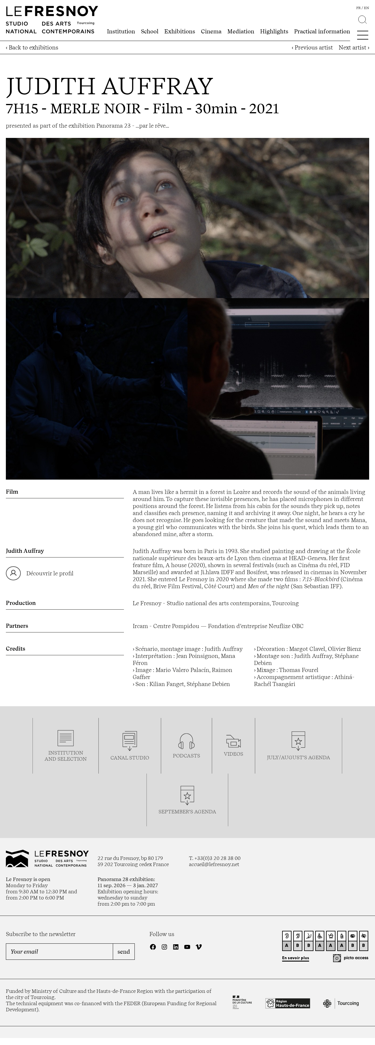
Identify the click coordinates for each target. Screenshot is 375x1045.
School (149, 31)
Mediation (240, 31)
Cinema (211, 31)
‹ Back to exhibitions (32, 47)
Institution (121, 31)
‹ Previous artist (312, 47)
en (366, 8)
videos (233, 754)
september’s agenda (187, 811)
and (51, 759)
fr (358, 8)
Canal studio (129, 758)
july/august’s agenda (298, 757)
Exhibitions (179, 31)
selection (72, 759)
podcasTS (186, 755)
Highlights (274, 31)
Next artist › (354, 47)
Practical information (322, 31)
